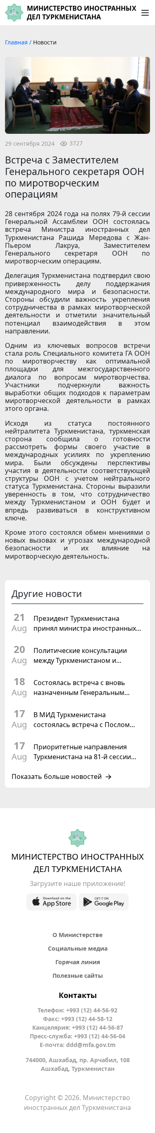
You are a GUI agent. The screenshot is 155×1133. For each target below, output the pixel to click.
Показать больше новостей (57, 777)
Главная (17, 42)
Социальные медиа (77, 948)
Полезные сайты (77, 975)
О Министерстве (77, 935)
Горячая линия (77, 962)
